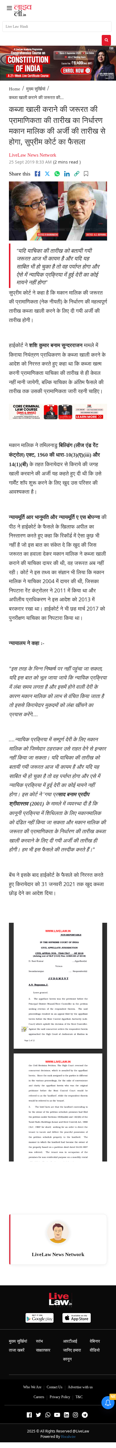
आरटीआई (70, 1341)
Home (14, 89)
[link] (76, 173)
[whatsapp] (57, 173)
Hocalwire (68, 1437)
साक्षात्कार (43, 1350)
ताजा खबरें (16, 1350)
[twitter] (47, 173)
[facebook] (37, 173)
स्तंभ (39, 1341)
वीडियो (95, 1350)
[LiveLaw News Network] (58, 1232)
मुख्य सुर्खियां (35, 89)
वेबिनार (95, 1341)
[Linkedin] (67, 173)
